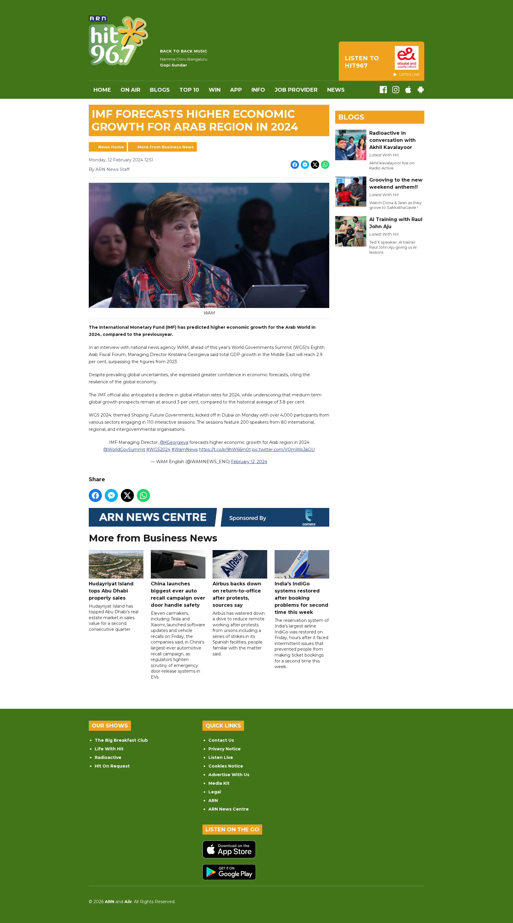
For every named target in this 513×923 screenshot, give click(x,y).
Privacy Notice (224, 749)
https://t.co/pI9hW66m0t (225, 449)
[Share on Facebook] (295, 165)
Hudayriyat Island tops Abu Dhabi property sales (111, 591)
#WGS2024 (158, 449)
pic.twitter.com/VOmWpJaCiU (283, 449)
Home (102, 90)
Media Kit (218, 783)
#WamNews (185, 449)
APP (236, 90)
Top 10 (189, 90)
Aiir (128, 901)
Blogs (160, 90)
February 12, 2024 (249, 461)
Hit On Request (112, 766)
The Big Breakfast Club (121, 740)
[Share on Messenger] (305, 165)
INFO (258, 90)
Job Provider (296, 90)
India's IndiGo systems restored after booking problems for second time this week (301, 598)
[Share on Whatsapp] (325, 165)
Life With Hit (109, 749)
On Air (130, 90)
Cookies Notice (225, 766)
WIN (215, 90)
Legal (214, 792)
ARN (213, 800)
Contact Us (221, 740)
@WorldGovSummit (124, 449)
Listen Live (220, 757)
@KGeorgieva (174, 442)
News (336, 90)
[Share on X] (315, 165)
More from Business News (165, 146)
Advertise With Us (228, 774)
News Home (111, 146)
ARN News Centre (228, 809)
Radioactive (108, 757)
